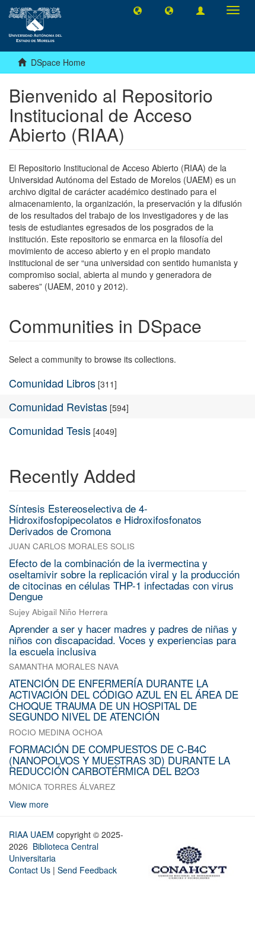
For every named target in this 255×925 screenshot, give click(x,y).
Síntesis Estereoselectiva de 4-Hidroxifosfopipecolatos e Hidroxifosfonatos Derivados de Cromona (105, 519)
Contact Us (29, 870)
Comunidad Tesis (50, 430)
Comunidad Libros (52, 383)
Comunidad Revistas (58, 406)
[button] (137, 10)
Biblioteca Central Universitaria (53, 852)
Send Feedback (87, 870)
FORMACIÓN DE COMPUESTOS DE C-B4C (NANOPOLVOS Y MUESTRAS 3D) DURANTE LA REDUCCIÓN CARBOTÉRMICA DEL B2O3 (119, 759)
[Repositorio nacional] (192, 860)
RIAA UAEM (32, 834)
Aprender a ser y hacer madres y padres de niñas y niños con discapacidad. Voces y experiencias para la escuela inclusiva (123, 639)
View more (29, 804)
